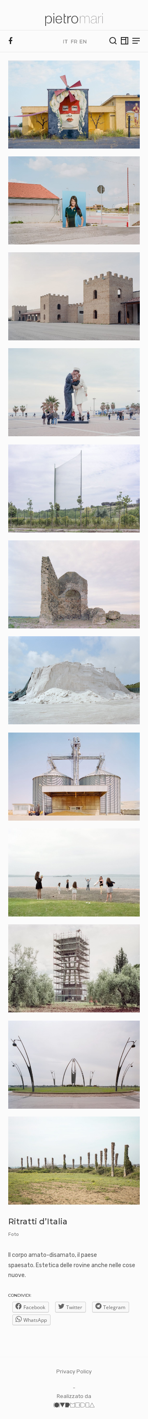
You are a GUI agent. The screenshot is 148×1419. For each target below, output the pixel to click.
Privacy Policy (74, 1371)
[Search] (113, 40)
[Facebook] (10, 41)
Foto (13, 1234)
